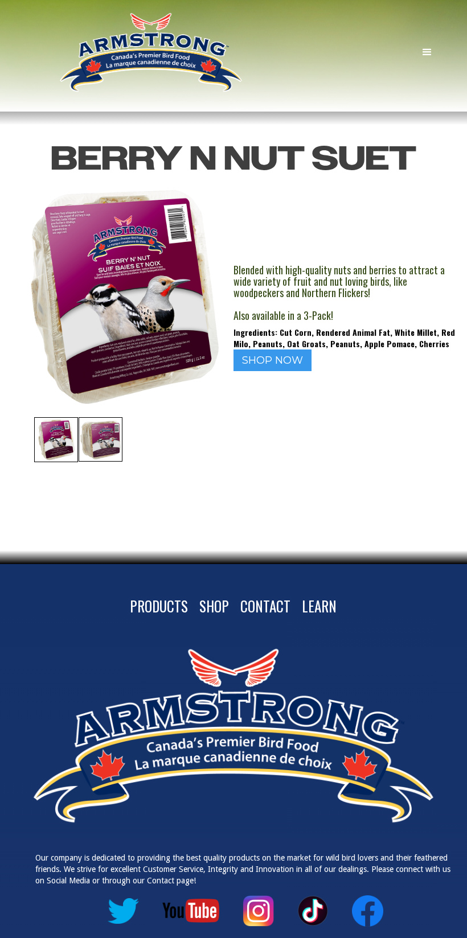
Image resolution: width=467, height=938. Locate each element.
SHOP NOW (272, 360)
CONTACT (265, 606)
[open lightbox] (56, 439)
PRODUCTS (159, 606)
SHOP (214, 606)
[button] (427, 52)
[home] (174, 52)
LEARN (319, 606)
